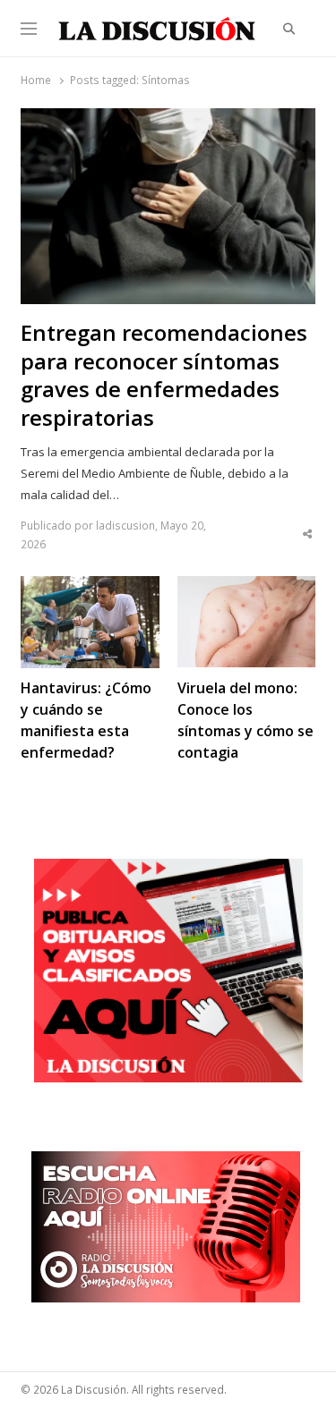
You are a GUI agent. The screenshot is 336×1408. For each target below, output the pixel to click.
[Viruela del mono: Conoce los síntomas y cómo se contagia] (246, 587)
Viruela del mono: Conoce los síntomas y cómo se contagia (245, 720)
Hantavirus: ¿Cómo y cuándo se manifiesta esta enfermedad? (86, 720)
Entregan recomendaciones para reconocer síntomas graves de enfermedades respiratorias (164, 375)
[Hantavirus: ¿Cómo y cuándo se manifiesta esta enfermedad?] (90, 587)
